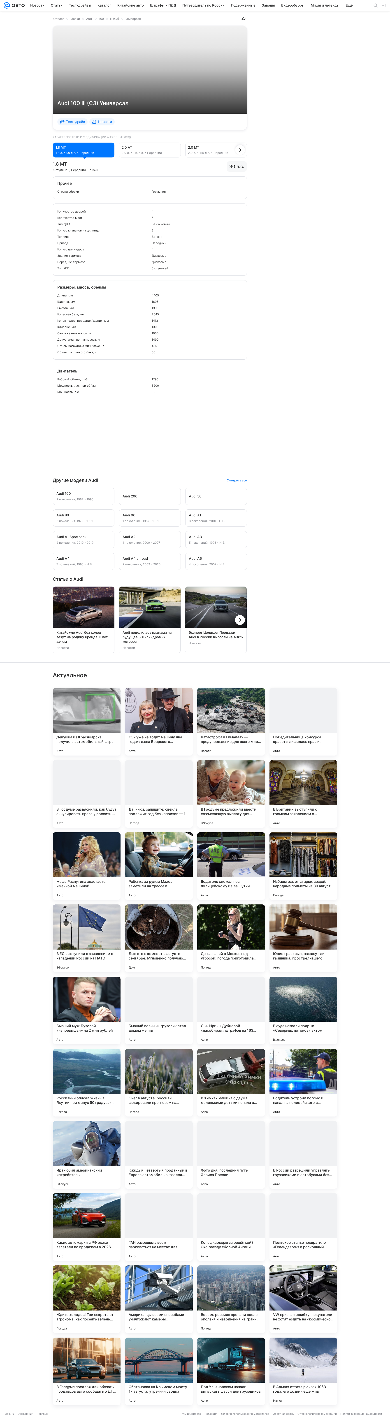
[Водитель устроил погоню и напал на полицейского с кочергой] (303, 1082)
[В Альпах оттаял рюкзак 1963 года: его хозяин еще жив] (303, 1371)
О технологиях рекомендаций (317, 1413)
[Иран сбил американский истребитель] (87, 1155)
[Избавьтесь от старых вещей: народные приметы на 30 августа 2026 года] (303, 866)
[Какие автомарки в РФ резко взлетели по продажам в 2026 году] (87, 1227)
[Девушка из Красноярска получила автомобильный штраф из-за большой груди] (87, 722)
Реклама (42, 1413)
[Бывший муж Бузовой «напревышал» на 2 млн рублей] (87, 1010)
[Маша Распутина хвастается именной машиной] (87, 866)
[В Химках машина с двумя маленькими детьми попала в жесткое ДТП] (231, 1082)
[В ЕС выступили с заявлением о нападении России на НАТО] (87, 938)
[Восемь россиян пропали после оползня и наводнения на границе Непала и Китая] (231, 1299)
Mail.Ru (9, 1413)
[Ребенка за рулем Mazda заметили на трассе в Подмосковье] (159, 866)
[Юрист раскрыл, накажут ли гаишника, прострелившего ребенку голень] (303, 938)
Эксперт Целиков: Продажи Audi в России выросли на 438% (216, 634)
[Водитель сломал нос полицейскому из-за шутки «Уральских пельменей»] (231, 866)
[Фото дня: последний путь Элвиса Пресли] (231, 1155)
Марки (75, 19)
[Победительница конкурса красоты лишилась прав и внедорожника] (303, 722)
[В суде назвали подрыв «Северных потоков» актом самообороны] (303, 1010)
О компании (25, 1413)
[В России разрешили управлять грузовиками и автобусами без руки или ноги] (303, 1155)
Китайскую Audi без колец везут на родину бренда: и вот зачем (82, 637)
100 (101, 19)
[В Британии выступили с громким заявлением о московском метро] (303, 794)
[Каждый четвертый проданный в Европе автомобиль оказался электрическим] (159, 1155)
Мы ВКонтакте (191, 1413)
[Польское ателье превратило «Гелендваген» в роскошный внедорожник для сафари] (303, 1227)
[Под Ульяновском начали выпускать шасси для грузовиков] (231, 1371)
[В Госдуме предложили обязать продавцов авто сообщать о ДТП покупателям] (87, 1371)
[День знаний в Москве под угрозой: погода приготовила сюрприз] (231, 938)
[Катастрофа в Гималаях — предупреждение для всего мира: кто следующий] (231, 722)
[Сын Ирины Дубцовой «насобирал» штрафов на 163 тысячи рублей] (231, 1010)
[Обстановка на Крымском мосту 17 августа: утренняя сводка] (159, 1371)
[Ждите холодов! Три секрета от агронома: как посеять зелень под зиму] (87, 1299)
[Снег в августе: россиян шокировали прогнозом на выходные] (159, 1082)
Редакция (210, 1413)
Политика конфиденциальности (361, 1413)
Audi (89, 19)
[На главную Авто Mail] (17, 5)
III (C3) (114, 19)
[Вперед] (240, 150)
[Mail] (7, 5)
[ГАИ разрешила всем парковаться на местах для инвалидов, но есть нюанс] (159, 1227)
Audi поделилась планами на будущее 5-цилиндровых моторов (147, 637)
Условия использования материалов (245, 1413)
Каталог (58, 19)
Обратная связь (283, 1413)
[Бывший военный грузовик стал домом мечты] (159, 1010)
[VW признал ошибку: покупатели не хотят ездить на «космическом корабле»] (303, 1299)
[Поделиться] (243, 18)
